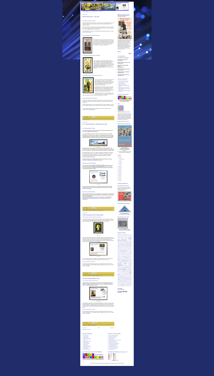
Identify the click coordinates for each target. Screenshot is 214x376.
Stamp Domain (85, 344)
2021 (119, 171)
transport (128, 284)
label (104, 118)
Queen (109, 118)
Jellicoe (131, 247)
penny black (130, 277)
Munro (122, 249)
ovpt (118, 277)
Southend (125, 256)
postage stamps (129, 279)
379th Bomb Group (87, 209)
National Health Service (128, 249)
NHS (124, 249)
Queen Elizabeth (127, 253)
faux (118, 269)
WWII (102, 210)
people (122, 278)
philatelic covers (90, 275)
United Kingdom (129, 257)
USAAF (100, 210)
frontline (124, 270)
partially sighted (124, 277)
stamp (86, 119)
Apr (120, 162)
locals (128, 274)
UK (122, 257)
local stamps (125, 274)
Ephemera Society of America (113, 342)
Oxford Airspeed (129, 251)
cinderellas (120, 265)
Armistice (125, 236)
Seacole (130, 255)
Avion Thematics (85, 336)
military (129, 275)
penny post (86, 275)
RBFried (116, 363)
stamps (88, 119)
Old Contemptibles (122, 251)
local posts (121, 274)
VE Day (93, 325)
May (120, 160)
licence (120, 273)
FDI (99, 209)
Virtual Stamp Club (111, 349)
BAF (131, 236)
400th (124, 235)
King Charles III (125, 248)
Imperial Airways (125, 247)
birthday (91, 118)
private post (125, 281)
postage (125, 279)
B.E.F (129, 236)
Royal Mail (127, 254)
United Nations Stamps (86, 349)
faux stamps (128, 269)
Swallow (128, 256)
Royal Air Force (124, 254)
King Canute (121, 248)
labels (103, 274)
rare (121, 282)
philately (93, 210)
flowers (120, 270)
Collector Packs (129, 241)
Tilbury (118, 257)
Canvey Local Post (129, 240)
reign (131, 282)
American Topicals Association (113, 335)
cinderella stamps (127, 263)
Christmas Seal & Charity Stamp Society (115, 340)
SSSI (119, 255)
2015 (119, 179)
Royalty (130, 254)
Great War (127, 246)
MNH (120, 249)
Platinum (130, 252)
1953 (126, 234)
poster (123, 280)
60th (126, 235)
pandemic (120, 277)
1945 (85, 324)
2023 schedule (130, 234)
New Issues (123, 250)
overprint (130, 276)
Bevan (118, 237)
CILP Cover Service (121, 83)
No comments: (86, 273)
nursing (126, 276)
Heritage (111, 209)
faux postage (122, 269)
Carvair (118, 241)
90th (87, 118)
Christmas (124, 241)
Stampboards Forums (86, 345)
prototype (128, 281)
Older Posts (112, 327)
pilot (121, 279)
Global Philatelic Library (87, 341)
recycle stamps (124, 282)
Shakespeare (112, 118)
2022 (119, 170)
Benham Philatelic (86, 337)
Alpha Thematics (108, 264)
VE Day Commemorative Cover (90, 278)
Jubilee (118, 248)
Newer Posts (85, 327)
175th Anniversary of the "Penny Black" (93, 215)
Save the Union (123, 255)
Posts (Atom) (88, 329)
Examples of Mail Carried (122, 84)
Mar (120, 163)
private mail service (120, 281)
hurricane (105, 324)
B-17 (91, 209)
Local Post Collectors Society (113, 344)
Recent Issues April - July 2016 (90, 16)
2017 (119, 176)
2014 (119, 180)
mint (131, 275)
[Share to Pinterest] (96, 117)
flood (118, 270)
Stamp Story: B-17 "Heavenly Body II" (124, 87)
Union (126, 257)
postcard (96, 210)
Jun (120, 158)
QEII (122, 253)
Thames (130, 256)
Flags (118, 246)
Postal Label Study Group (112, 345)
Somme (84, 119)
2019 (119, 174)
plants (123, 279)
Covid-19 (130, 242)
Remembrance (119, 254)
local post (106, 118)
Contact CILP (120, 91)
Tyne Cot (121, 257)
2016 (119, 178)
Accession (119, 236)
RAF (90, 325)
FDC (98, 209)
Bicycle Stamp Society (112, 337)
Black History (121, 237)
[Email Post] (90, 273)
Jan (120, 164)
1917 (121, 234)
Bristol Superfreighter (126, 237)
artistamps (123, 260)
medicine (126, 275)
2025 (119, 166)
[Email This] (92, 117)
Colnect (84, 340)
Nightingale (127, 250)
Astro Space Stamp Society (113, 336)
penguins (127, 277)
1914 (118, 234)
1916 (85, 118)
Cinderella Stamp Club (112, 341)
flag (131, 269)
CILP (130, 237)
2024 (119, 167)
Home (98, 327)
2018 (119, 175)
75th (129, 235)
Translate (101, 11)
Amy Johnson (122, 236)
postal (118, 280)
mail (129, 274)
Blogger (122, 363)
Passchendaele (120, 252)
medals (124, 275)
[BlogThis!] (93, 117)
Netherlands (119, 250)
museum (121, 276)
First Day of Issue (100, 118)
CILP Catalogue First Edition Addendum (124, 90)
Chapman (121, 241)
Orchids (126, 251)
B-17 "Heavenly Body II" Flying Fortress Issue (94, 124)
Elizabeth (96, 118)
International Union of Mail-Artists (114, 343)
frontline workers (128, 270)
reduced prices (128, 282)
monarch (119, 276)
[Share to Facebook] (95, 117)
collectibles (92, 274)
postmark (130, 280)
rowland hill (96, 275)
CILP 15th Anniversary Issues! (123, 185)
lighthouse (122, 273)
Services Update (121, 159)
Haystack (119, 247)
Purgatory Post (120, 253)
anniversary (86, 274)
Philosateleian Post (125, 252)
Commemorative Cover (98, 274)
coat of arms (125, 265)
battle (89, 118)
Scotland (128, 255)
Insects (128, 247)
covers (96, 209)
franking (122, 270)
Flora (120, 246)
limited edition (84, 210)
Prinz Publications (86, 342)
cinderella (93, 118)
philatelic (91, 210)
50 (125, 235)
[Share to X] (94, 117)
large (118, 273)
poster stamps (127, 280)
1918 (123, 234)
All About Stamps (85, 335)
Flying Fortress (107, 209)
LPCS (128, 248)
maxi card (121, 275)
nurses (123, 276)
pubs (120, 282)
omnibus (128, 276)
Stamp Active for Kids (86, 343)
